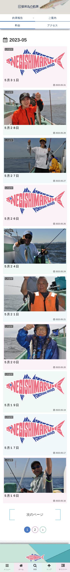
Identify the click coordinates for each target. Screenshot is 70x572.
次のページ (35, 514)
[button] (62, 406)
